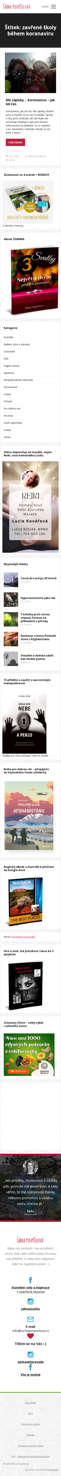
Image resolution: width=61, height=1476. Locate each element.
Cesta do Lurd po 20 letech (39, 578)
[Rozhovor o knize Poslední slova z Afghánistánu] (11, 639)
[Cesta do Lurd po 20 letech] (11, 580)
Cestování (9, 351)
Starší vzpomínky (13, 422)
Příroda (8, 401)
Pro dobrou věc (12, 408)
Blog (30, 1413)
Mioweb (54, 1469)
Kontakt (31, 1434)
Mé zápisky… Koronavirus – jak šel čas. (30, 102)
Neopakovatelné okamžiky (18, 380)
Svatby (7, 430)
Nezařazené (10, 387)
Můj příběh (30, 1402)
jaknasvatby (30, 1309)
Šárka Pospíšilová (16, 6)
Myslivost (9, 373)
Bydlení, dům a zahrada (17, 344)
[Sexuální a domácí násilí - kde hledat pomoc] (11, 659)
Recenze (8, 415)
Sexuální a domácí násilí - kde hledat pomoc (38, 657)
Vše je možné (30, 1375)
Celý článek (15, 142)
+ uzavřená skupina (31, 1292)
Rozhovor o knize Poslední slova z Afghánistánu (38, 637)
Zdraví (7, 437)
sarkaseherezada (31, 1362)
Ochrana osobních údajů (30, 1445)
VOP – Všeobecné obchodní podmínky (30, 1456)
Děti (6, 358)
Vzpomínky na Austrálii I (23, 936)
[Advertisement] (30, 1116)
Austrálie (8, 337)
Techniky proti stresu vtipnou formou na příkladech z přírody (35, 617)
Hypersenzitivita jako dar (38, 598)
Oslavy (7, 394)
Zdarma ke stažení (30, 1424)
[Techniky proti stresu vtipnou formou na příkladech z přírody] (11, 619)
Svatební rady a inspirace (30, 1288)
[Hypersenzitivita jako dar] (11, 599)
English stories (11, 365)
